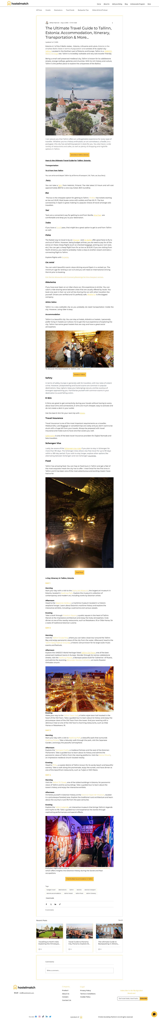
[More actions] (112, 23)
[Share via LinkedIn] (55, 904)
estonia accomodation (54, 893)
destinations (62, 890)
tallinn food (79, 893)
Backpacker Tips (83, 10)
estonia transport (90, 890)
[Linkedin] (47, 1017)
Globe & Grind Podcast (99, 10)
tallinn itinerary (91, 893)
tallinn (72, 890)
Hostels (48, 10)
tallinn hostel (68, 893)
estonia (79, 890)
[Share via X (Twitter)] (51, 904)
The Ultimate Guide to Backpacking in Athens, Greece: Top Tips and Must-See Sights (108, 943)
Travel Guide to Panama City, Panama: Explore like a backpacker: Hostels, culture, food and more (79, 943)
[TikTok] (43, 1017)
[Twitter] (50, 1017)
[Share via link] (60, 904)
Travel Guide (70, 10)
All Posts (39, 10)
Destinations (58, 10)
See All (120, 920)
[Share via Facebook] (46, 904)
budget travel (51, 890)
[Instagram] (39, 1017)
